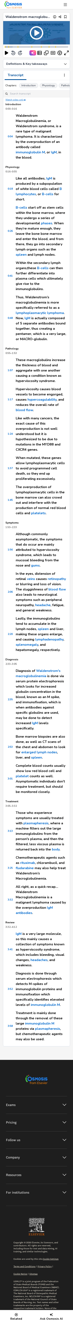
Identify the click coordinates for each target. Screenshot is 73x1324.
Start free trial (36, 684)
